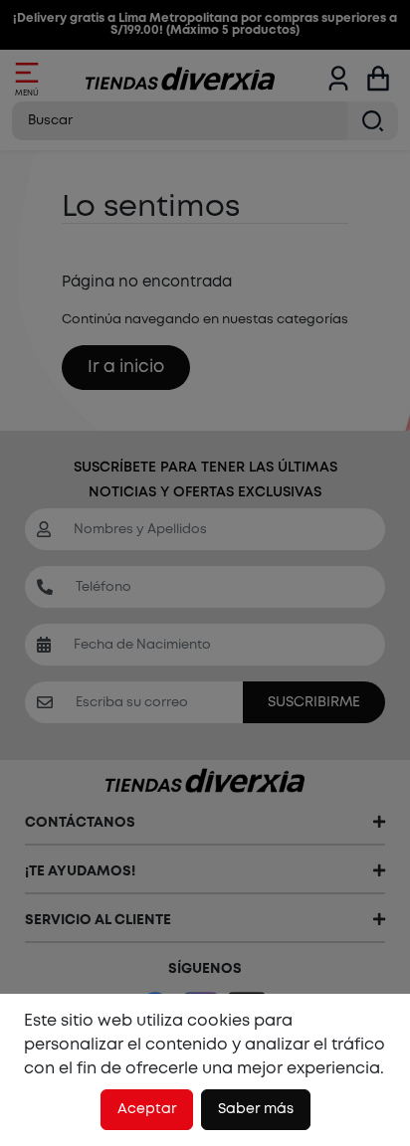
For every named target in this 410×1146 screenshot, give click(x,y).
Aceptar (146, 1109)
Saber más (256, 1109)
